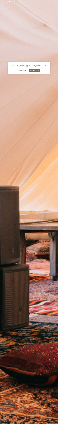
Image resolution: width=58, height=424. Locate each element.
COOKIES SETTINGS (23, 70)
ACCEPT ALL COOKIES (34, 70)
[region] (29, 68)
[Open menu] (4, 2)
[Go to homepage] (14, 2)
